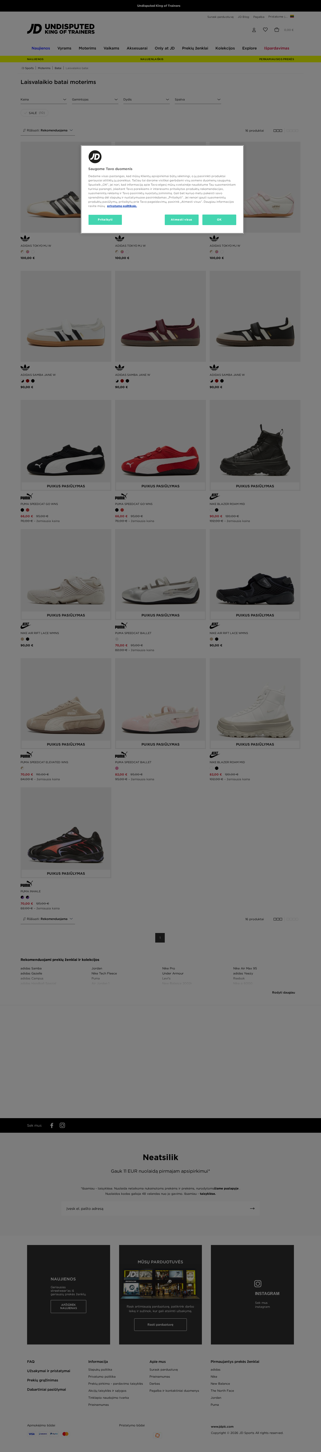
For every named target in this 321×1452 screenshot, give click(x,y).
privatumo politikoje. (122, 206)
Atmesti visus (181, 219)
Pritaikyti (105, 219)
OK (219, 219)
